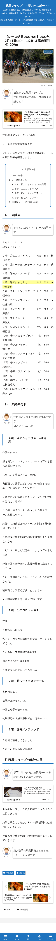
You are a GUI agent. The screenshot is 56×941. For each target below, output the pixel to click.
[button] (49, 602)
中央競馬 (9, 872)
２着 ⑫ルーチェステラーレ (28, 193)
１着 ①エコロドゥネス (26, 188)
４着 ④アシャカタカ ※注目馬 (30, 184)
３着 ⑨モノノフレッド (26, 197)
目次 (23, 169)
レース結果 (17, 175)
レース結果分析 (19, 179)
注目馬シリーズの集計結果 (25, 202)
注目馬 (22, 872)
